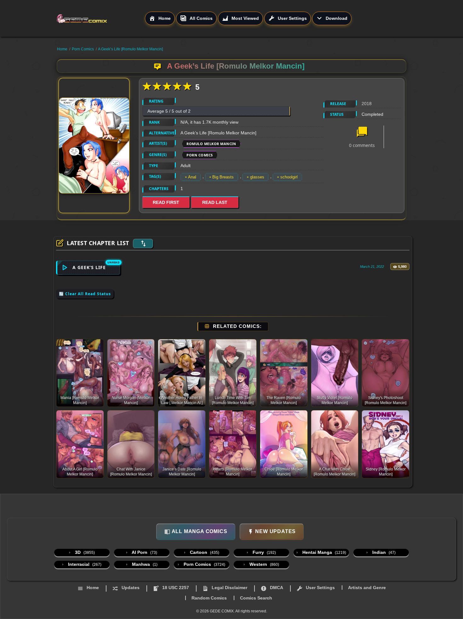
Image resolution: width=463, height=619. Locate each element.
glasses (257, 177)
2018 (367, 103)
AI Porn (144, 552)
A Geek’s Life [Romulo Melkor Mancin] (130, 49)
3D (84, 552)
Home (62, 49)
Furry (263, 552)
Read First (166, 202)
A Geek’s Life (89, 267)
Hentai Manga (323, 552)
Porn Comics (83, 49)
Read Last (214, 202)
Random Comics (209, 597)
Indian (383, 552)
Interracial (84, 564)
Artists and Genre (367, 587)
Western (263, 564)
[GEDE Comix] (100, 18)
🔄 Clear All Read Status (85, 293)
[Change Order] (143, 243)
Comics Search (256, 597)
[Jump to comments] (362, 132)
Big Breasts (223, 177)
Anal (192, 177)
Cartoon (204, 552)
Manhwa (144, 564)
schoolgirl (289, 177)
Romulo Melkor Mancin (211, 143)
